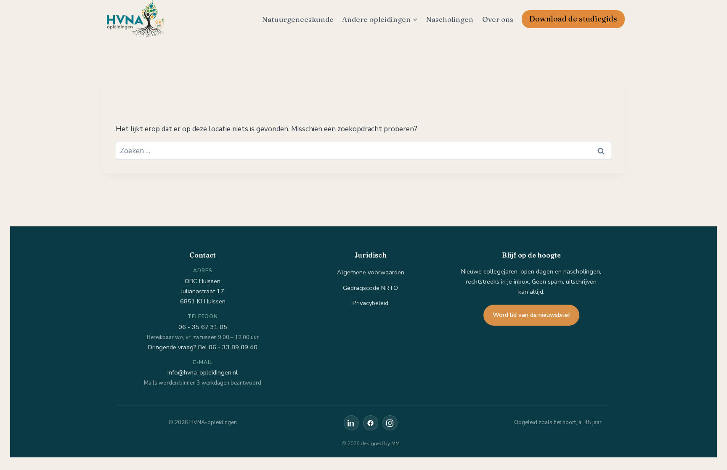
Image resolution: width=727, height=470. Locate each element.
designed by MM (380, 443)
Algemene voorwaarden (370, 272)
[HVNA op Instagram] (390, 422)
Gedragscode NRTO (370, 288)
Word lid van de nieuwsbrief (531, 315)
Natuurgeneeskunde (298, 19)
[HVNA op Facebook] (370, 422)
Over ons (497, 19)
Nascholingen (449, 19)
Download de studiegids (573, 19)
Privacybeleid (370, 303)
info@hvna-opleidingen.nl (202, 372)
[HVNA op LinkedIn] (351, 422)
